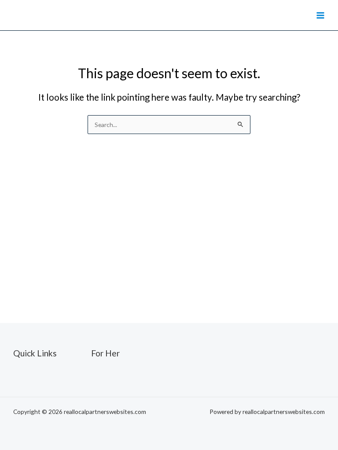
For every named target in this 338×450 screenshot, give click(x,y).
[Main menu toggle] (321, 15)
